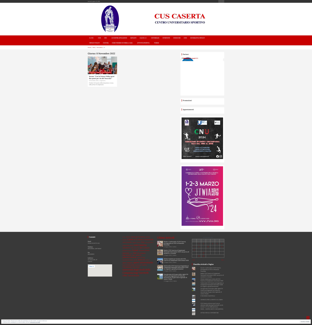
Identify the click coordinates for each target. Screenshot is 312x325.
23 (203, 253)
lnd (134, 253)
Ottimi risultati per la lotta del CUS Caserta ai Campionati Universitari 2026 (176, 259)
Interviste (166, 38)
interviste (126, 253)
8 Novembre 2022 (94, 80)
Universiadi (155, 38)
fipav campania (145, 248)
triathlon (144, 265)
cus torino (136, 248)
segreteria (102, 80)
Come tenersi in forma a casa (122, 43)
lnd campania (141, 253)
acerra (124, 237)
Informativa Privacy (197, 38)
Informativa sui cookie (35, 322)
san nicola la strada (128, 260)
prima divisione (141, 257)
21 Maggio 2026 (168, 281)
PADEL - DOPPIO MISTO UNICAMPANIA (212, 309)
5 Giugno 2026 (168, 246)
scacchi (135, 260)
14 (194, 250)
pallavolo (138, 255)
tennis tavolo (130, 265)
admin (174, 246)
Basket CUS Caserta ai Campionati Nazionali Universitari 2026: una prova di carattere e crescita (176, 251)
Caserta (138, 242)
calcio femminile (127, 242)
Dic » (222, 260)
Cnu (142, 242)
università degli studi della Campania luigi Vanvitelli (136, 271)
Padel (133, 255)
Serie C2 (141, 259)
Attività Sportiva (143, 43)
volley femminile (133, 276)
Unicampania (127, 267)
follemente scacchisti (127, 250)
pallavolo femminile (129, 257)
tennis (124, 265)
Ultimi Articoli (165, 237)
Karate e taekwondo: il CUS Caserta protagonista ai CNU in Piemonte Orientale (175, 243)
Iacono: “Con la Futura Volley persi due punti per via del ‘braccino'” (101, 77)
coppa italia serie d (128, 245)
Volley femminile (106, 72)
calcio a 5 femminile (145, 239)
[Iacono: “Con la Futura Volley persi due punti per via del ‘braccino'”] (102, 65)
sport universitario (143, 262)
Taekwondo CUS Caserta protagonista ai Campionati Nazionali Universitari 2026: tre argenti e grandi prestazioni (176, 267)
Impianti (133, 38)
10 (208, 246)
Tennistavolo (138, 265)
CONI (185, 38)
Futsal (135, 250)
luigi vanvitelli (127, 255)
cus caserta (140, 245)
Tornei (156, 43)
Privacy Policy (94, 43)
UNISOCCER (176, 38)
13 (221, 246)
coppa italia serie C (149, 242)
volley (125, 275)
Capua (134, 242)
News (98, 72)
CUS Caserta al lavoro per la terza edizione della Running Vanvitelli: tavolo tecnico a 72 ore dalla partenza (212, 305)
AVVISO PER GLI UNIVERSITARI (209, 313)
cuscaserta (126, 248)
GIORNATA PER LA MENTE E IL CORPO (212, 299)
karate (131, 253)
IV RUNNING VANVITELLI (208, 296)
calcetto (125, 239)
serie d (147, 260)
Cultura (106, 43)
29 (199, 256)
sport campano (128, 263)
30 (203, 256)
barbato (148, 237)
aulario (128, 237)
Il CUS (91, 38)
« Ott (193, 260)
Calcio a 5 (143, 38)
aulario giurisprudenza (138, 237)
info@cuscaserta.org (93, 243)
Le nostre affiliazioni (119, 38)
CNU (105, 38)
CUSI (99, 38)
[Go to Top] (308, 317)
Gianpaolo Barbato (144, 250)
